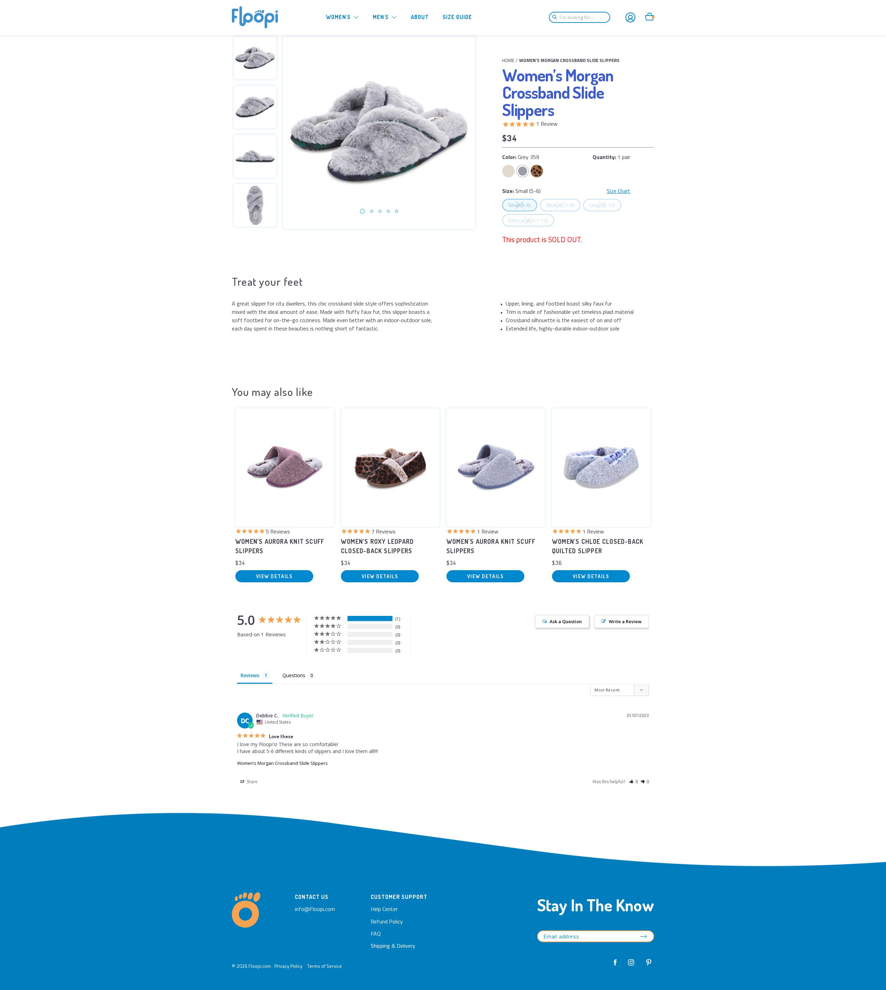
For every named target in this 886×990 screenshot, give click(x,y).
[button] (634, 782)
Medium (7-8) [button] (563, 205)
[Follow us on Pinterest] (647, 966)
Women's (338, 17)
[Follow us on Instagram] (631, 966)
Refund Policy (387, 921)
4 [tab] (388, 211)
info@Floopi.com (315, 909)
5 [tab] (396, 211)
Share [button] (251, 782)
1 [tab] (362, 211)
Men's (381, 17)
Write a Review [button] (625, 621)
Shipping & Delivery (393, 946)
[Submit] (556, 17)
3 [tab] (380, 211)
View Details (274, 576)
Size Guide (457, 17)
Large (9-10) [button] (605, 205)
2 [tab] (371, 211)
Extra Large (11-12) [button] (531, 220)
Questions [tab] (293, 675)
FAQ (376, 933)
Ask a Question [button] (566, 621)
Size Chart (618, 191)
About (420, 17)
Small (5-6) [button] (522, 205)
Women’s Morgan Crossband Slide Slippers (282, 763)
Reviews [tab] (250, 675)
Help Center (384, 909)
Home (508, 60)
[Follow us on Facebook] (615, 966)
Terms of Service (324, 966)
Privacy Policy (288, 966)
